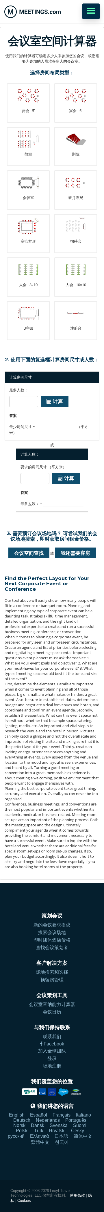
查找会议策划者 (52, 947)
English (17, 1114)
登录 (52, 1058)
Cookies (24, 1200)
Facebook (53, 1043)
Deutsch (21, 1120)
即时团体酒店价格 (52, 940)
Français (61, 1114)
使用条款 (77, 1195)
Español (38, 1114)
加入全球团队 (52, 1050)
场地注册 (52, 1065)
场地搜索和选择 (52, 972)
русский (16, 1136)
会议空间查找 (29, 553)
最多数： (18, 390)
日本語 (61, 1136)
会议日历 (52, 1011)
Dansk (37, 1125)
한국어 (62, 1142)
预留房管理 (52, 979)
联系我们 (52, 1036)
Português (75, 1120)
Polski (22, 1130)
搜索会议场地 (52, 932)
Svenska (59, 1125)
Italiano (83, 1114)
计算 (57, 401)
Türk (38, 1130)
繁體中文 (40, 1142)
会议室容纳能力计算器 (52, 1004)
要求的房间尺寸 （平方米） (43, 466)
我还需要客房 (75, 553)
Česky (77, 1130)
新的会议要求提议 (52, 924)
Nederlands (48, 1120)
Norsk (19, 1125)
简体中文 (83, 1136)
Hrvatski (57, 1130)
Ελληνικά (39, 1136)
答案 (13, 415)
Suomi (79, 1125)
